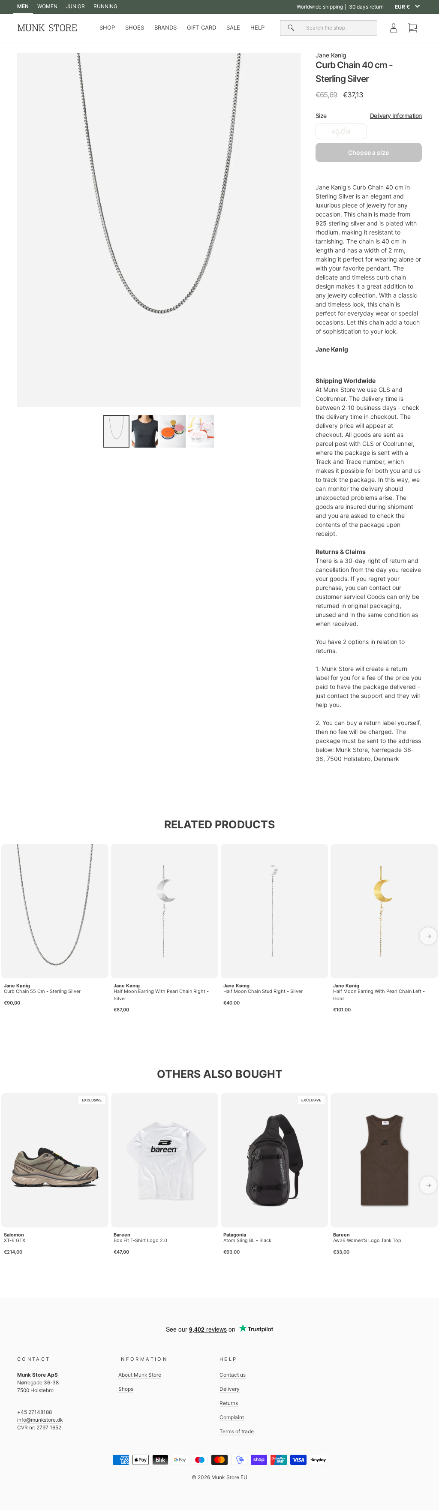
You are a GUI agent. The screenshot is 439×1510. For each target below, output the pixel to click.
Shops (125, 1389)
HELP (257, 27)
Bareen (122, 1235)
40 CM (341, 131)
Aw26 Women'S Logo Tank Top (367, 1240)
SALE (233, 27)
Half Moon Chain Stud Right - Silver (263, 991)
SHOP (107, 27)
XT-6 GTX (14, 1240)
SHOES (134, 27)
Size (369, 115)
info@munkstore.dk (40, 1420)
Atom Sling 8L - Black (247, 1240)
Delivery (230, 1389)
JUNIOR (75, 6)
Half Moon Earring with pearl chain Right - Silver (161, 995)
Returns (229, 1403)
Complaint (232, 1417)
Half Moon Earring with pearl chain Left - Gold (379, 995)
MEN (23, 6)
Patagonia (234, 1235)
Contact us (233, 1375)
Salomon (14, 1235)
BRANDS (165, 27)
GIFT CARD (201, 27)
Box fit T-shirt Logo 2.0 (140, 1240)
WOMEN (47, 6)
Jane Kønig (331, 55)
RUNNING (105, 6)
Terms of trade (237, 1431)
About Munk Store (139, 1375)
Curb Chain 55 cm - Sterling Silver (42, 991)
